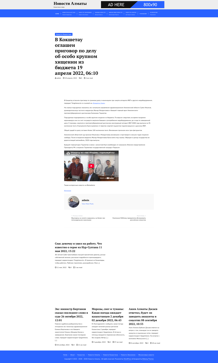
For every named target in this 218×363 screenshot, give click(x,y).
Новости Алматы (94, 355)
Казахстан (81, 355)
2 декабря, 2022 (99, 342)
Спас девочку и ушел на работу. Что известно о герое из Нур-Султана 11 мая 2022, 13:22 (78, 247)
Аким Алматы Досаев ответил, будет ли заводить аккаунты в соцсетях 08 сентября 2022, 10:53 (143, 316)
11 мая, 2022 (61, 267)
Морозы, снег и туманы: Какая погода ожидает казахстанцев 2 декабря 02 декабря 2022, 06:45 (108, 314)
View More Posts (88, 204)
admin (58, 78)
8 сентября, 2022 (137, 343)
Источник (67, 191)
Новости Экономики (128, 355)
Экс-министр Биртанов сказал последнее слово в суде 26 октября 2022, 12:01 (71, 314)
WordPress (127, 359)
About (72, 355)
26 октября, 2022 (63, 345)
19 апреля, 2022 (70, 78)
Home (65, 355)
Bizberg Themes (148, 359)
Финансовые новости (146, 355)
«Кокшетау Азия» (98, 103)
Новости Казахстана (63, 34)
